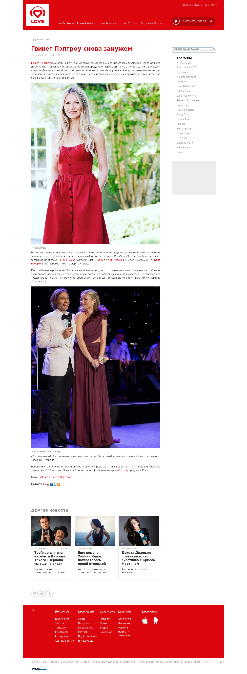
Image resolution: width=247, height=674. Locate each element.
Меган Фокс (184, 119)
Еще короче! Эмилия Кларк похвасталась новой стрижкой (92, 558)
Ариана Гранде (186, 110)
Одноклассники (65, 641)
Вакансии (124, 623)
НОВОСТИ (43, 40)
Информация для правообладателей (113, 662)
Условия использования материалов (161, 662)
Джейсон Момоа (186, 96)
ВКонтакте (62, 619)
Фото (103, 623)
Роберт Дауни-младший (110, 260)
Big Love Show (152, 23)
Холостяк (182, 105)
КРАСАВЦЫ (184, 63)
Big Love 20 (86, 641)
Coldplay (123, 470)
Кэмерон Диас (66, 260)
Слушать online (194, 21)
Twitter (59, 623)
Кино (180, 152)
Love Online (63, 23)
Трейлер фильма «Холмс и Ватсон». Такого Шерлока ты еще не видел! (50, 558)
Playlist (82, 632)
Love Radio (85, 23)
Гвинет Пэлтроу (41, 63)
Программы (85, 628)
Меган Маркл (184, 148)
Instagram (61, 636)
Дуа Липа (182, 138)
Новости (105, 619)
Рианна (181, 124)
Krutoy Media (82, 662)
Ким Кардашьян (186, 129)
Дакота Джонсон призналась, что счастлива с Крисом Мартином (139, 558)
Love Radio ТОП (186, 86)
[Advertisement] (111, 10)
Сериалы (182, 82)
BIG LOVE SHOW (187, 68)
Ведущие (84, 623)
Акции (82, 619)
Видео (104, 628)
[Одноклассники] (58, 483)
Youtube (60, 628)
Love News (107, 23)
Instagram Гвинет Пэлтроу (54, 477)
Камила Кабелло (186, 77)
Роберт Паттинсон (188, 101)
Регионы (123, 628)
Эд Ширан (183, 72)
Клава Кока (184, 91)
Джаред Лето (185, 143)
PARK (205, 662)
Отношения (184, 133)
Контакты (124, 619)
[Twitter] (55, 483)
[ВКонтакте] (51, 483)
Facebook (61, 632)
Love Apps (128, 23)
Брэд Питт (183, 115)
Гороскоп (106, 632)
